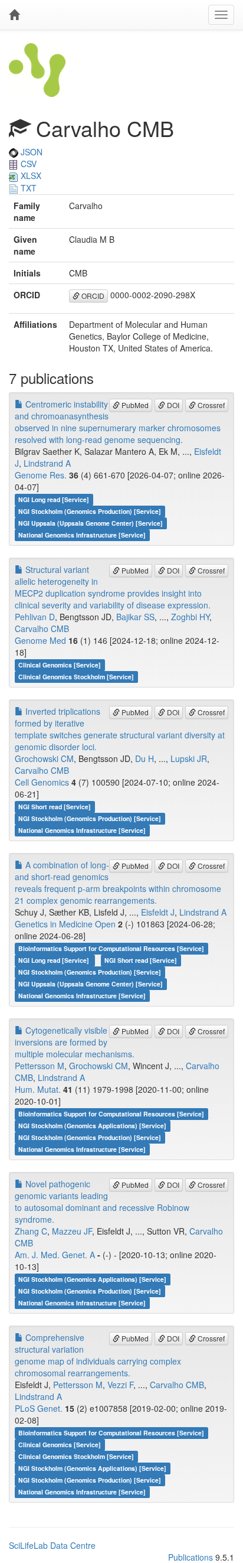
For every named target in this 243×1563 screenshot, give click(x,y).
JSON (30, 152)
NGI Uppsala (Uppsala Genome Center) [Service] (90, 523)
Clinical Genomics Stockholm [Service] (76, 676)
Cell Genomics (42, 782)
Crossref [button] (210, 405)
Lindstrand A (47, 463)
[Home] (14, 15)
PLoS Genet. (39, 1408)
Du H (144, 758)
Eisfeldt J (158, 912)
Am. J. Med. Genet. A (55, 1255)
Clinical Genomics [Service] (59, 664)
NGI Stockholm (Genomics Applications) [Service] (92, 1125)
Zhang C (31, 1231)
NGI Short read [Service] (54, 806)
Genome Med (40, 640)
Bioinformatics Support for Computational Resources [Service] (111, 948)
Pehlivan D (35, 617)
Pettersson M (39, 1066)
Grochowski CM (44, 758)
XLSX (29, 175)
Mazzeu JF (72, 1231)
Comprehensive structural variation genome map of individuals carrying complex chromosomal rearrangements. (98, 1355)
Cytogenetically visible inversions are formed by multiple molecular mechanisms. (74, 1042)
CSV (27, 164)
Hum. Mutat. (38, 1089)
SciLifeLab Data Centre (52, 1545)
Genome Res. (41, 475)
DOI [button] (172, 405)
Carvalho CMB (42, 628)
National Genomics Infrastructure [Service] (82, 534)
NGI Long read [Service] (53, 499)
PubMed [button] (134, 405)
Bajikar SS (135, 617)
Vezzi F (120, 1385)
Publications (190, 1557)
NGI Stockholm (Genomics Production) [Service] (89, 511)
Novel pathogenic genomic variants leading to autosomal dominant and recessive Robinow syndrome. (102, 1201)
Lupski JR (188, 758)
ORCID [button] (92, 296)
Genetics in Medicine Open (65, 924)
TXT (27, 188)
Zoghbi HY (190, 617)
